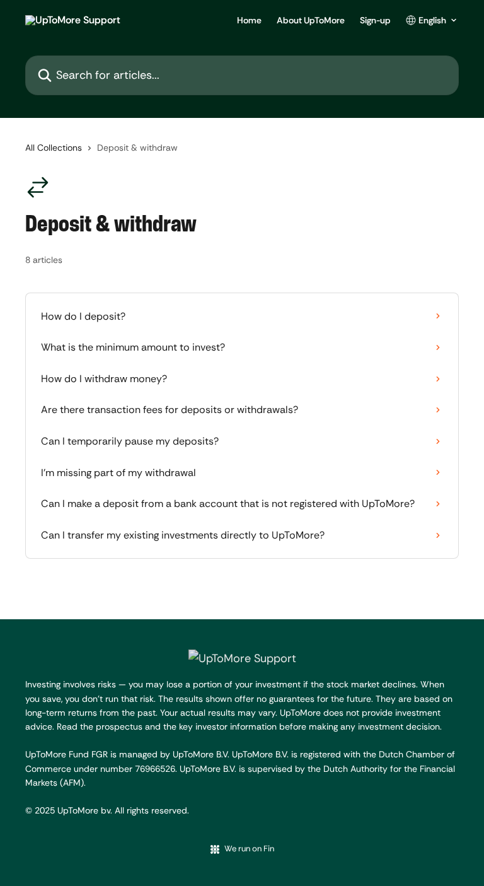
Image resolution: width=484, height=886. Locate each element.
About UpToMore (311, 20)
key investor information (228, 726)
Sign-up (375, 20)
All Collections (53, 147)
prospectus (120, 726)
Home (249, 20)
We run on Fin (249, 848)
